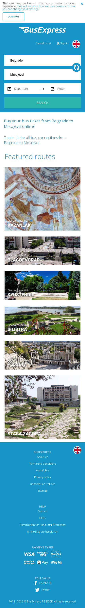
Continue (13, 16)
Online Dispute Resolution (42, 531)
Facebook (45, 583)
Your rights (42, 470)
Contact (42, 511)
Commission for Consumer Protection (43, 524)
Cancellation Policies (42, 483)
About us (42, 456)
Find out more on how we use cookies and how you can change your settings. (39, 8)
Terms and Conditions (42, 463)
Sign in (64, 43)
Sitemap (43, 490)
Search (42, 103)
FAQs (42, 518)
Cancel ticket (43, 43)
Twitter (45, 589)
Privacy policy (42, 477)
